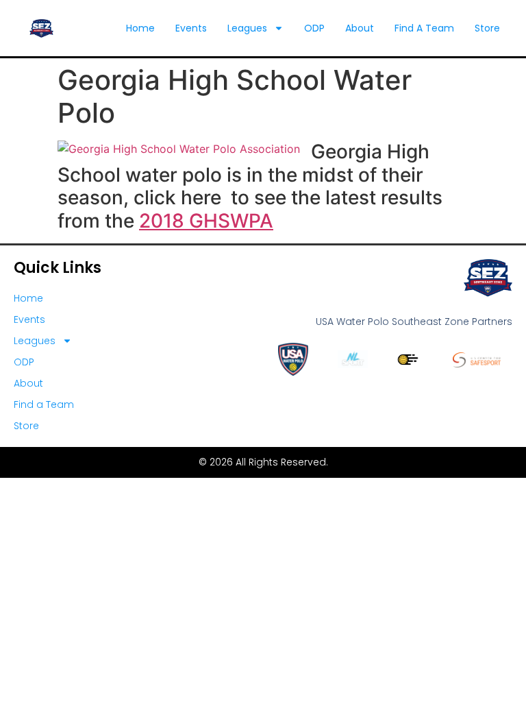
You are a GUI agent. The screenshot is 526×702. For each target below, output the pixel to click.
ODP (314, 28)
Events (191, 28)
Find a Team (424, 28)
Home (140, 28)
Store (487, 28)
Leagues (247, 28)
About (359, 28)
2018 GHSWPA (206, 220)
